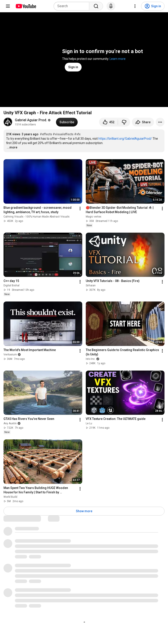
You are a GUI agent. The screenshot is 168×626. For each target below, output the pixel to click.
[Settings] (135, 6)
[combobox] (72, 6)
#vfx (77, 134)
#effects (46, 134)
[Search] (96, 6)
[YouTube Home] (25, 6)
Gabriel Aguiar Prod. (31, 120)
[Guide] (7, 6)
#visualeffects (63, 134)
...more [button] (12, 147)
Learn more (118, 59)
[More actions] (160, 122)
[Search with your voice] (111, 6)
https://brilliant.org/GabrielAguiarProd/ (125, 138)
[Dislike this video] (124, 122)
